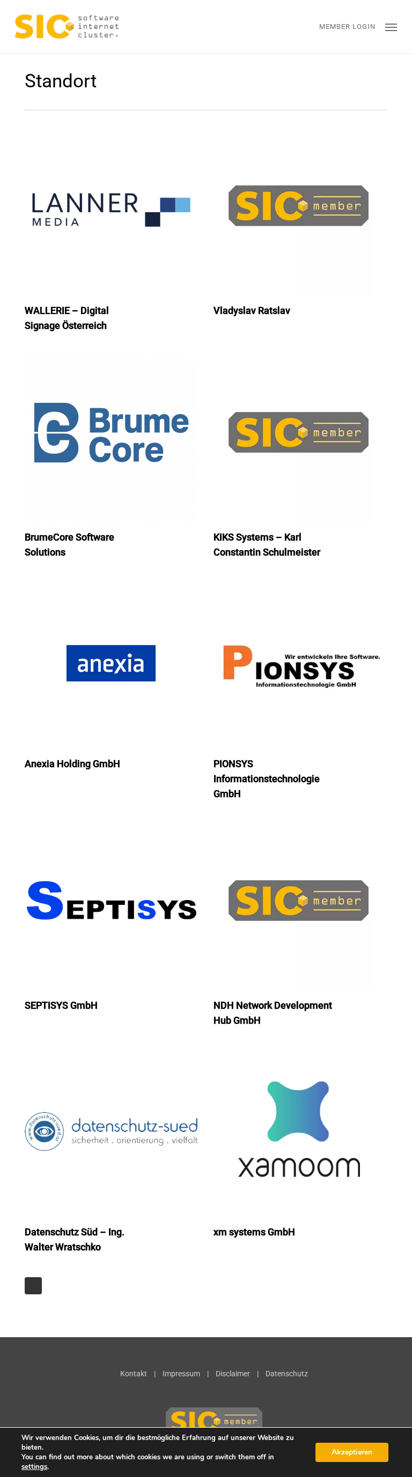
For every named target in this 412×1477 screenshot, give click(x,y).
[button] (391, 26)
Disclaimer (233, 1373)
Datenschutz (287, 1373)
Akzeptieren (352, 1452)
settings (34, 1467)
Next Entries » (33, 1285)
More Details (113, 202)
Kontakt (133, 1373)
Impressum (181, 1373)
